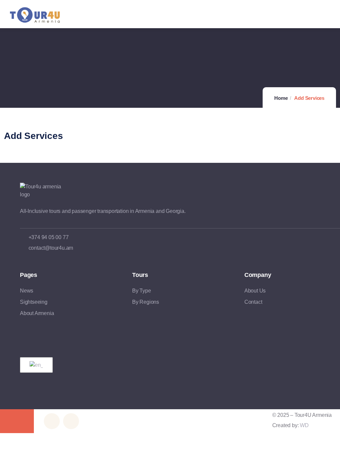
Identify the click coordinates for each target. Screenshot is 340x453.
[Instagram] (71, 421)
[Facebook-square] (52, 421)
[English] (35, 365)
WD (304, 425)
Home (281, 98)
